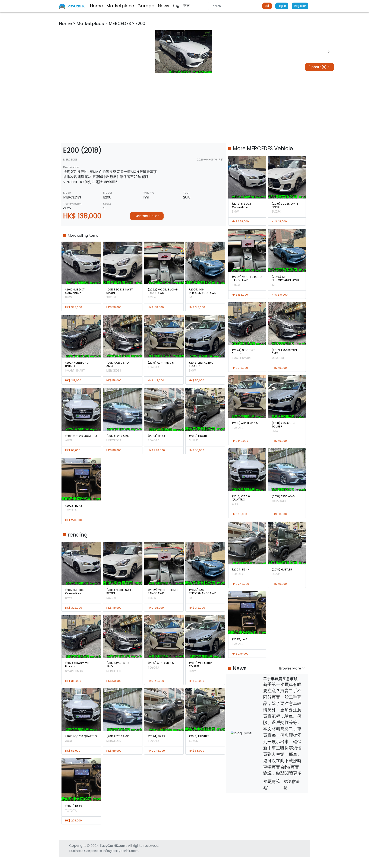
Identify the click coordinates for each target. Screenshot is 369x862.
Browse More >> (292, 668)
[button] (183, 51)
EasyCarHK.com (113, 845)
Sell (267, 6)
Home (66, 23)
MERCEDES (120, 23)
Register (300, 6)
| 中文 (185, 5)
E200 (140, 23)
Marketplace (90, 23)
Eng (176, 5)
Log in (282, 6)
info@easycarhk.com (121, 850)
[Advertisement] (184, 108)
